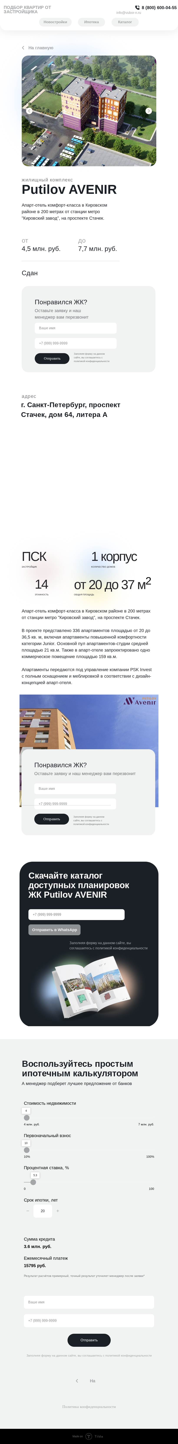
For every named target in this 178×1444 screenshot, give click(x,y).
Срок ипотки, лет (41, 1200)
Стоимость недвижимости (50, 1103)
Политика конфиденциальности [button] (89, 1406)
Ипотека (91, 22)
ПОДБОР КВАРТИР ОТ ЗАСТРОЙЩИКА (27, 9)
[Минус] (28, 1211)
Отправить (89, 1340)
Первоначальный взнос (47, 1135)
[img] (23, 47)
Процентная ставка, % (46, 1167)
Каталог (125, 22)
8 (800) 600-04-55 (159, 7)
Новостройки (55, 22)
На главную (40, 47)
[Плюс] (58, 1211)
